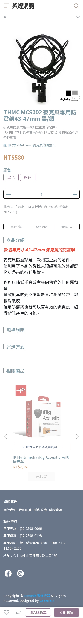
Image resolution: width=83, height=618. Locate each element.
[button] (77, 436)
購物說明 (55, 510)
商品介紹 (16, 227)
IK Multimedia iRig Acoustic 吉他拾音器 (41, 459)
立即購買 (66, 612)
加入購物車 (38, 612)
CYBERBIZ (46, 600)
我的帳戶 (25, 510)
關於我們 (9, 510)
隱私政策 (40, 510)
